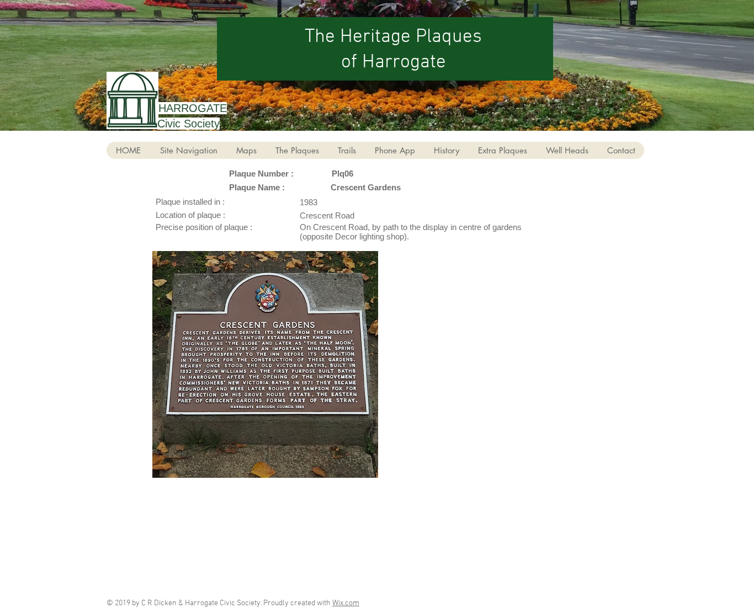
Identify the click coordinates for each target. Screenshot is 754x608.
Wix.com (345, 603)
